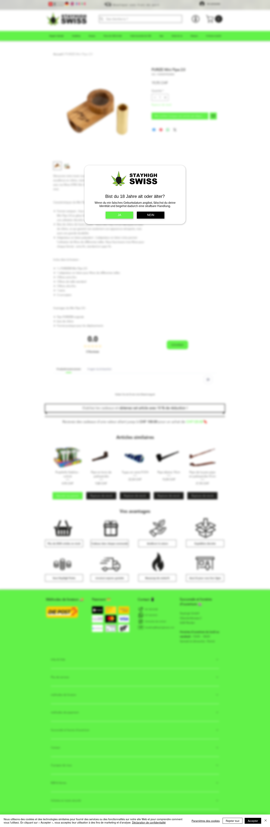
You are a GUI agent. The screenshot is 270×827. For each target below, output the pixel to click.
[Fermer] (265, 820)
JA (119, 215)
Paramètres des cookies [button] (206, 821)
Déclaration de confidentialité (149, 822)
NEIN (150, 215)
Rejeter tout (232, 821)
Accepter (253, 821)
